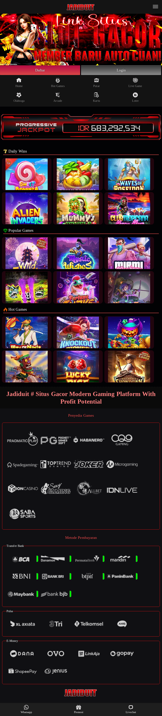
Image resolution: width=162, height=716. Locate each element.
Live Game (135, 86)
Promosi (79, 712)
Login (121, 70)
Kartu (96, 100)
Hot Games (58, 86)
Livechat (131, 712)
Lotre (135, 100)
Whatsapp (26, 712)
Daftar (40, 70)
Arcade (57, 100)
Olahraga (19, 100)
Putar (96, 86)
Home (19, 86)
